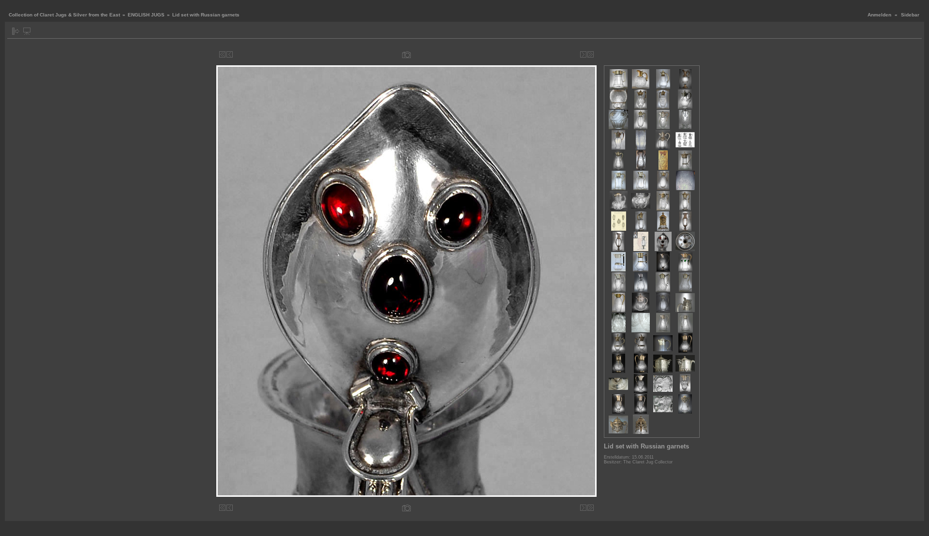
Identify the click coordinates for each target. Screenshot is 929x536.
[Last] (590, 54)
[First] (222, 54)
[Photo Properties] (406, 54)
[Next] (583, 54)
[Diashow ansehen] (26, 31)
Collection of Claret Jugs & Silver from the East (64, 14)
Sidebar (910, 14)
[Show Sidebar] (15, 31)
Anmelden (879, 14)
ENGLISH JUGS (146, 14)
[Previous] (229, 54)
